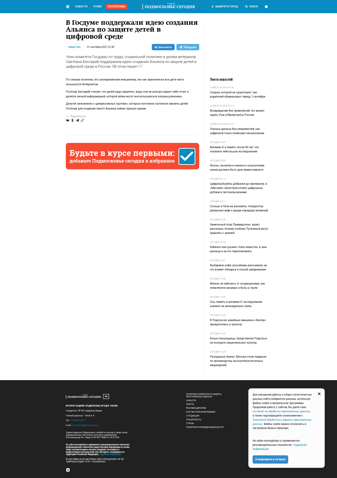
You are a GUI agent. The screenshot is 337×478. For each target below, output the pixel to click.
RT (140, 66)
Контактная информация (200, 412)
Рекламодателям (196, 408)
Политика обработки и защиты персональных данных (204, 395)
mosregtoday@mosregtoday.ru (85, 425)
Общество (74, 47)
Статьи (190, 423)
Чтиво (97, 6)
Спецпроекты (193, 419)
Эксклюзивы (116, 6)
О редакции (192, 416)
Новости (81, 6)
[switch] (268, 7)
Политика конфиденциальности (204, 427)
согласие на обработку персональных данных (281, 411)
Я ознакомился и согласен (270, 459)
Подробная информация (110, 454)
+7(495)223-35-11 (78, 420)
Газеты (190, 404)
